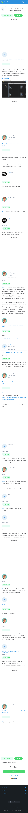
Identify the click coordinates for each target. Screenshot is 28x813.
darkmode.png (6, 78)
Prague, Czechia (14, 140)
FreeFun (9, 172)
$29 (11, 775)
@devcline (4, 633)
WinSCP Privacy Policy (17, 808)
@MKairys (4, 392)
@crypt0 (3, 721)
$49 (13, 775)
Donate (14, 771)
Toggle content (14, 787)
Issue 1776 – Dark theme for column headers (11, 337)
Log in (18, 15)
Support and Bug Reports (9, 6)
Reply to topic (7, 15)
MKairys (9, 344)
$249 (18, 775)
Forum (2, 6)
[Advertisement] (14, 34)
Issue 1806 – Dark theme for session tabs (10, 338)
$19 (9, 775)
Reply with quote (6, 63)
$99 (16, 775)
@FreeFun (4, 211)
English (13, 801)
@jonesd (3, 481)
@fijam (3, 588)
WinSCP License (7, 808)
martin (9, 135)
